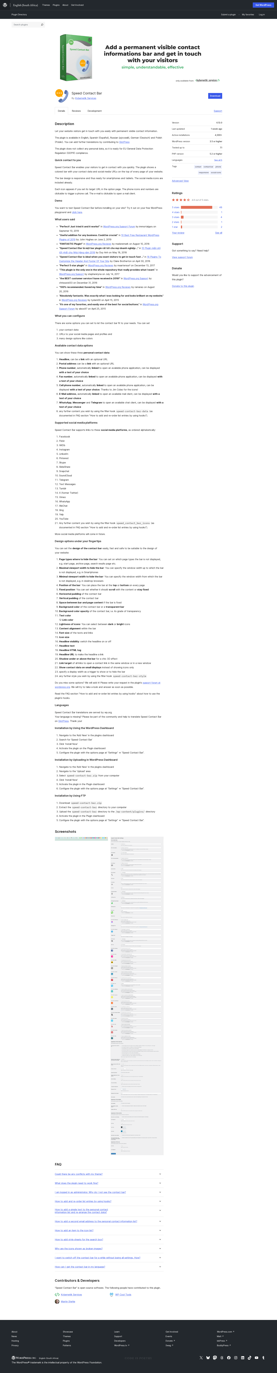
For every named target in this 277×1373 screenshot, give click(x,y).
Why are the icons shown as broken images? (79, 1248)
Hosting (15, 1341)
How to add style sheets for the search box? (79, 1239)
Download (215, 96)
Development (95, 110)
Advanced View (180, 180)
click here (77, 212)
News (14, 1336)
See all (218, 232)
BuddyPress (224, 1345)
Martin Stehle (68, 1301)
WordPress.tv (122, 1345)
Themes (67, 1336)
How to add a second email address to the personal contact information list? (96, 1221)
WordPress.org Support (71, 274)
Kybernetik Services (85, 98)
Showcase (68, 1331)
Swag (169, 1345)
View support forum (182, 257)
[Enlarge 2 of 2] (159, 840)
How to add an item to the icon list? (74, 1230)
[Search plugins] (42, 25)
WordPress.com (225, 1331)
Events (169, 1336)
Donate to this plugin (183, 286)
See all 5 (218, 160)
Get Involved (172, 1331)
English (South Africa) (48, 1358)
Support (218, 110)
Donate (170, 1341)
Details (61, 110)
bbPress (222, 1341)
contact (198, 167)
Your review (178, 232)
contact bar (208, 167)
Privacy (15, 1345)
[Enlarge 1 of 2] (104, 840)
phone (218, 167)
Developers (120, 1341)
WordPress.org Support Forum (119, 226)
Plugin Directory (19, 14)
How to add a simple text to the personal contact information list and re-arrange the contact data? (81, 1211)
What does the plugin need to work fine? (76, 1183)
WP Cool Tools (123, 1294)
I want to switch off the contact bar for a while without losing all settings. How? (97, 1257)
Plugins (66, 1341)
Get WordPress (263, 5)
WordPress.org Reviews (98, 243)
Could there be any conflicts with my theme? (79, 1174)
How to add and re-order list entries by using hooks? (83, 1201)
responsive (204, 172)
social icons (216, 172)
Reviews (76, 110)
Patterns (67, 1345)
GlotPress (124, 142)
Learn (117, 1331)
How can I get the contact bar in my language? (80, 1266)
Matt (220, 1336)
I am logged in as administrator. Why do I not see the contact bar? (90, 1192)
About (14, 1331)
